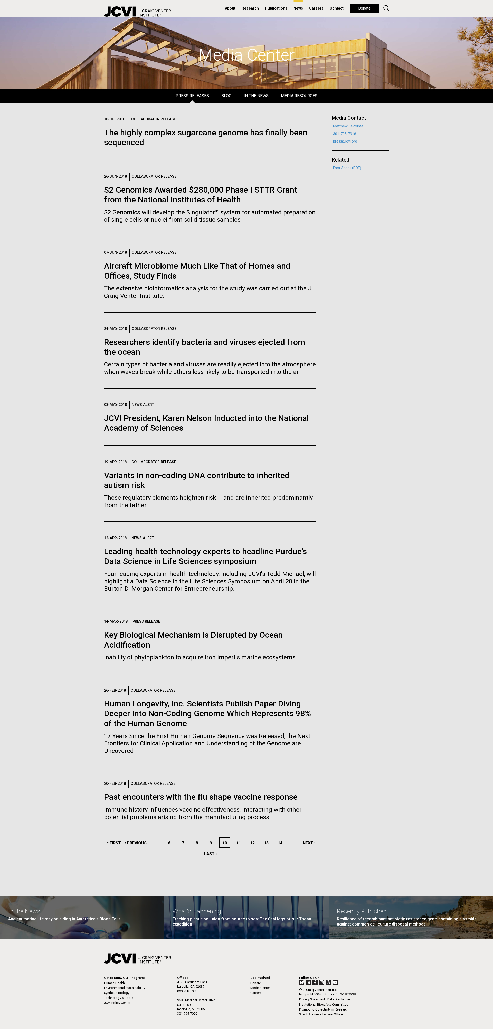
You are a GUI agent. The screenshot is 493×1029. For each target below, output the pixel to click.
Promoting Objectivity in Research (324, 1009)
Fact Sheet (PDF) (347, 168)
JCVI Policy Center (117, 1003)
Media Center (260, 988)
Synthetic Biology (116, 993)
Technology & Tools (118, 998)
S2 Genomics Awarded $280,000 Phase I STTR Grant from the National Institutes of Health (200, 194)
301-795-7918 (344, 134)
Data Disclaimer (338, 999)
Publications (276, 8)
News (298, 8)
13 (267, 843)
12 (254, 843)
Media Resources (299, 95)
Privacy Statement (312, 999)
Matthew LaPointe (348, 126)
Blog (226, 95)
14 (281, 843)
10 (226, 843)
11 (240, 843)
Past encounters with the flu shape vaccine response (201, 797)
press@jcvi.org (345, 141)
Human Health (114, 983)
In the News (256, 95)
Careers (316, 8)
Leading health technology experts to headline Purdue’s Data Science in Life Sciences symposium (205, 556)
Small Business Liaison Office (321, 1014)
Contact (337, 8)
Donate (364, 8)
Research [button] (250, 8)
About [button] (230, 8)
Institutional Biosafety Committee (323, 1004)
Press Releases (192, 95)
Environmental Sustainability (124, 988)
